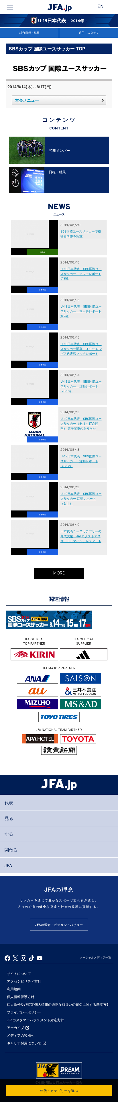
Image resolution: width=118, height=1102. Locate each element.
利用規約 (14, 988)
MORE (59, 573)
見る (9, 818)
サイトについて (19, 973)
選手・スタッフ (89, 33)
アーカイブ (15, 1027)
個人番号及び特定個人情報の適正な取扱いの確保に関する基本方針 (58, 1004)
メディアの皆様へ (20, 1035)
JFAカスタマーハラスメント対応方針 (35, 1019)
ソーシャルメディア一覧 (95, 957)
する (9, 834)
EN (100, 7)
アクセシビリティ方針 (24, 981)
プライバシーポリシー (24, 1011)
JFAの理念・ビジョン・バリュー (59, 925)
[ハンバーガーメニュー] (10, 7)
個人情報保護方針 (20, 996)
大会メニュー (27, 100)
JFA (8, 865)
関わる (11, 850)
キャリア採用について (24, 1042)
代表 (9, 802)
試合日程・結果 (29, 33)
